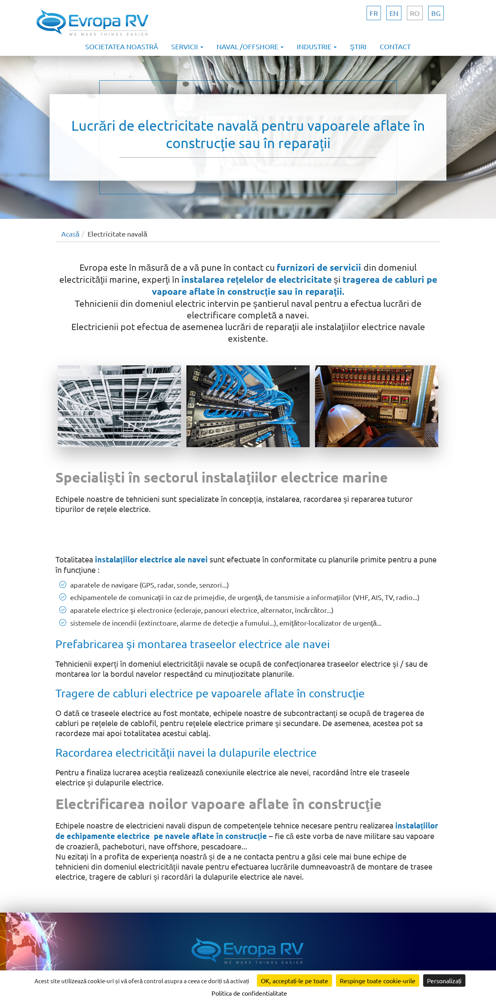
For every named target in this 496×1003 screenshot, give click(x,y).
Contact (395, 46)
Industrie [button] (315, 46)
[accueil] (93, 36)
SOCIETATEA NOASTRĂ (121, 46)
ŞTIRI (358, 46)
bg (436, 13)
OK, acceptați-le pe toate (294, 980)
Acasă (70, 234)
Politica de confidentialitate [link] (249, 993)
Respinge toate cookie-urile (377, 980)
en (393, 13)
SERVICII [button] (185, 46)
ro (415, 13)
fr (374, 13)
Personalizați (444, 980)
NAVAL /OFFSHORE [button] (248, 46)
